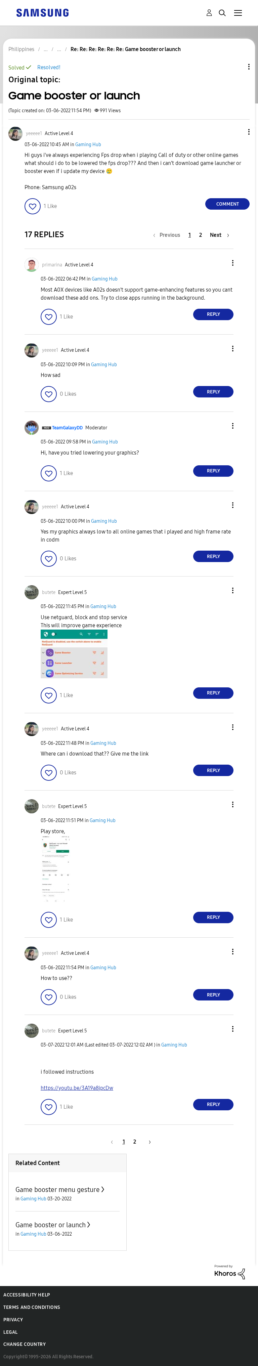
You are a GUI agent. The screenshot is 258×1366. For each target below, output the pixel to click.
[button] (238, 132)
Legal (10, 1332)
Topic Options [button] (237, 66)
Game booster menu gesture (57, 1190)
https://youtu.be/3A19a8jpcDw (77, 1088)
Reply (213, 314)
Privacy (13, 1320)
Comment (227, 204)
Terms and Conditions (31, 1307)
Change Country (24, 1344)
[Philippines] (42, 12)
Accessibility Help (26, 1295)
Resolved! (48, 67)
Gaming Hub (88, 144)
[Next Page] (147, 1142)
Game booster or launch (50, 1225)
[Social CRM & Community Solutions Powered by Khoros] (230, 1271)
